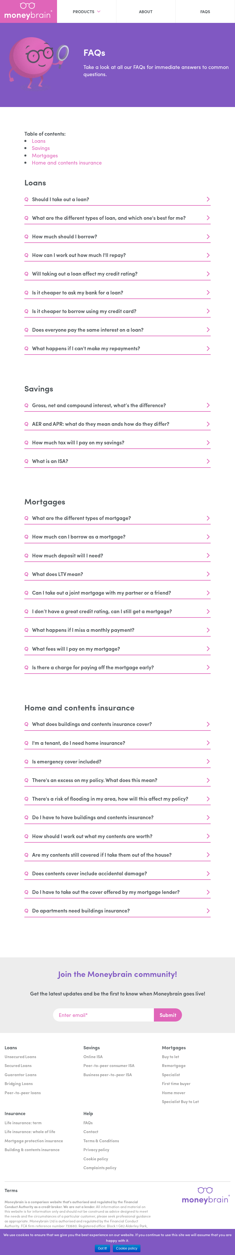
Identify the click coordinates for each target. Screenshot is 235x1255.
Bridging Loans (19, 1083)
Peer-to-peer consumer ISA (108, 1065)
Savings (41, 147)
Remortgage (174, 1065)
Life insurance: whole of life (30, 1131)
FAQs (205, 11)
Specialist (171, 1074)
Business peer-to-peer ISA (107, 1074)
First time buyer (176, 1083)
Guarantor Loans (20, 1074)
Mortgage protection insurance (34, 1140)
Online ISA (93, 1056)
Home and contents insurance (67, 162)
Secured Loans (18, 1065)
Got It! (102, 1248)
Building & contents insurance (32, 1149)
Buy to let (170, 1056)
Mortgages (45, 155)
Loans (39, 140)
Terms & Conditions (101, 1140)
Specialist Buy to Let (180, 1101)
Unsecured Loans (20, 1056)
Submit (168, 1014)
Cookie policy (95, 1158)
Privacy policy (96, 1149)
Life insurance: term (23, 1122)
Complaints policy (99, 1167)
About (145, 11)
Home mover (173, 1092)
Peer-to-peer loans (23, 1092)
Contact (90, 1131)
